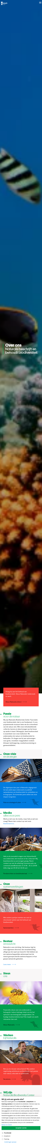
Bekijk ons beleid (7, 1125)
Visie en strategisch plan (12, 802)
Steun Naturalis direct (13, 702)
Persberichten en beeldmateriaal (15, 873)
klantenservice (8, 823)
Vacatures (7, 1079)
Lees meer (7, 964)
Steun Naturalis (9, 1025)
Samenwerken (8, 928)
